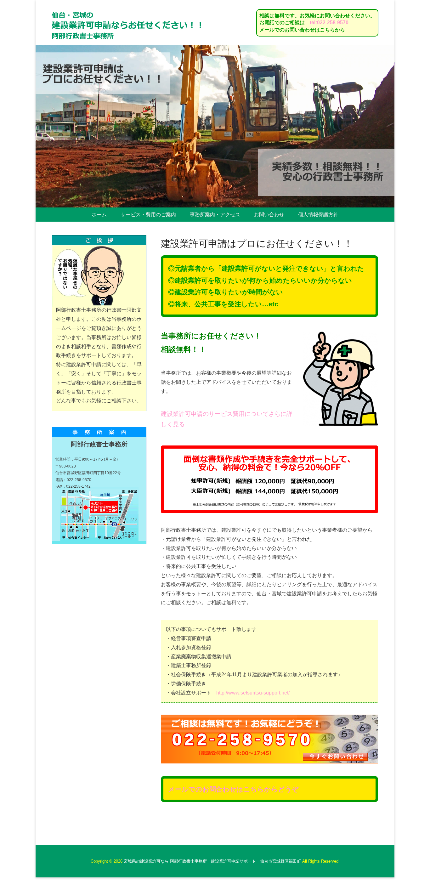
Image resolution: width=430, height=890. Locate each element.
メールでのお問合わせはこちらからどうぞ (233, 789)
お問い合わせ (269, 214)
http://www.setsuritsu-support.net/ (253, 692)
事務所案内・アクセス (215, 214)
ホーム (99, 214)
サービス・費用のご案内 (148, 214)
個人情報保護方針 (318, 214)
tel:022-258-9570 (329, 22)
